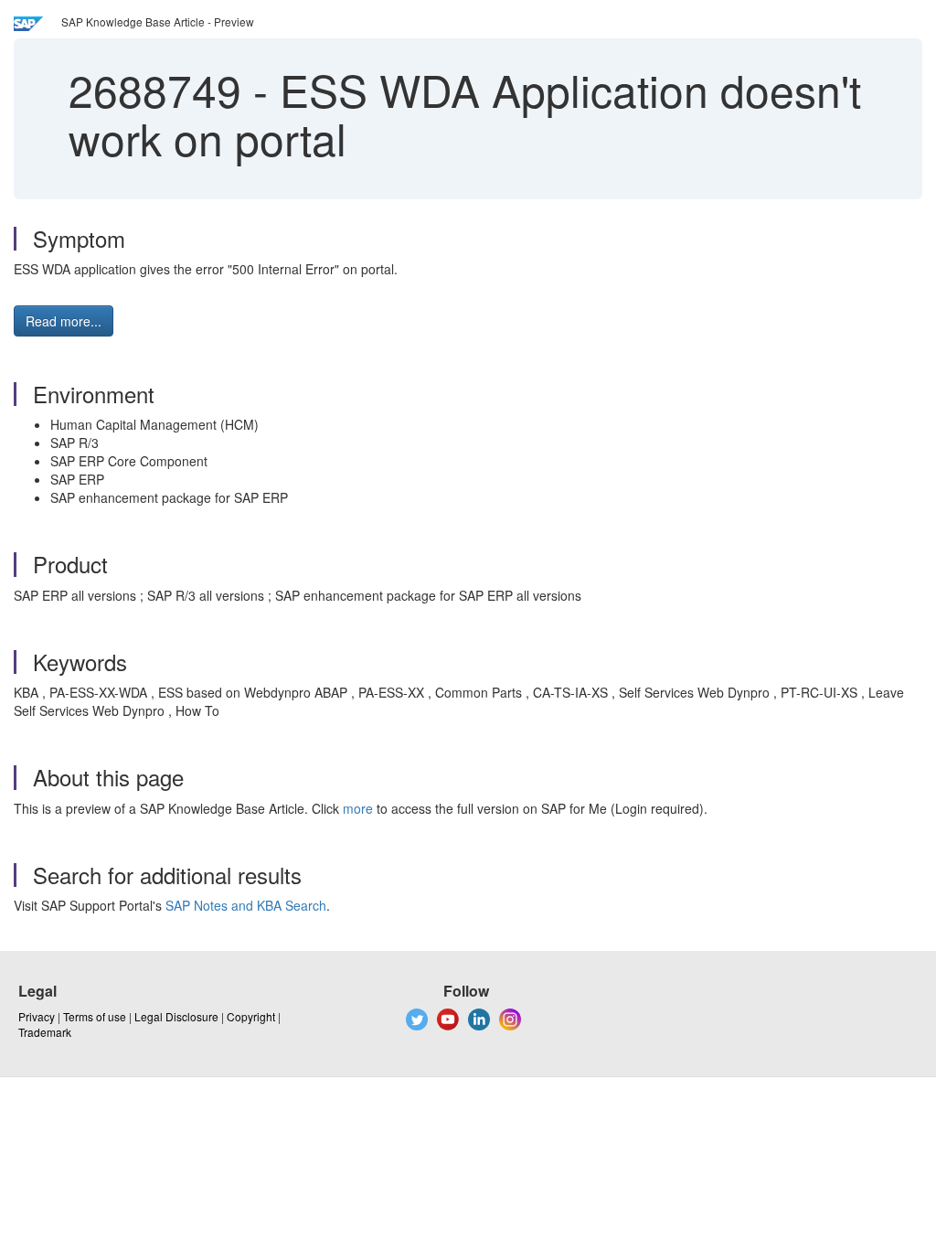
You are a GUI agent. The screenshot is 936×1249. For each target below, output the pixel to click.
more (358, 808)
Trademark (44, 1032)
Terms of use (94, 1016)
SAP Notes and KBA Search (245, 905)
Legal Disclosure (176, 1016)
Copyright (251, 1016)
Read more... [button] (63, 321)
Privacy (36, 1016)
